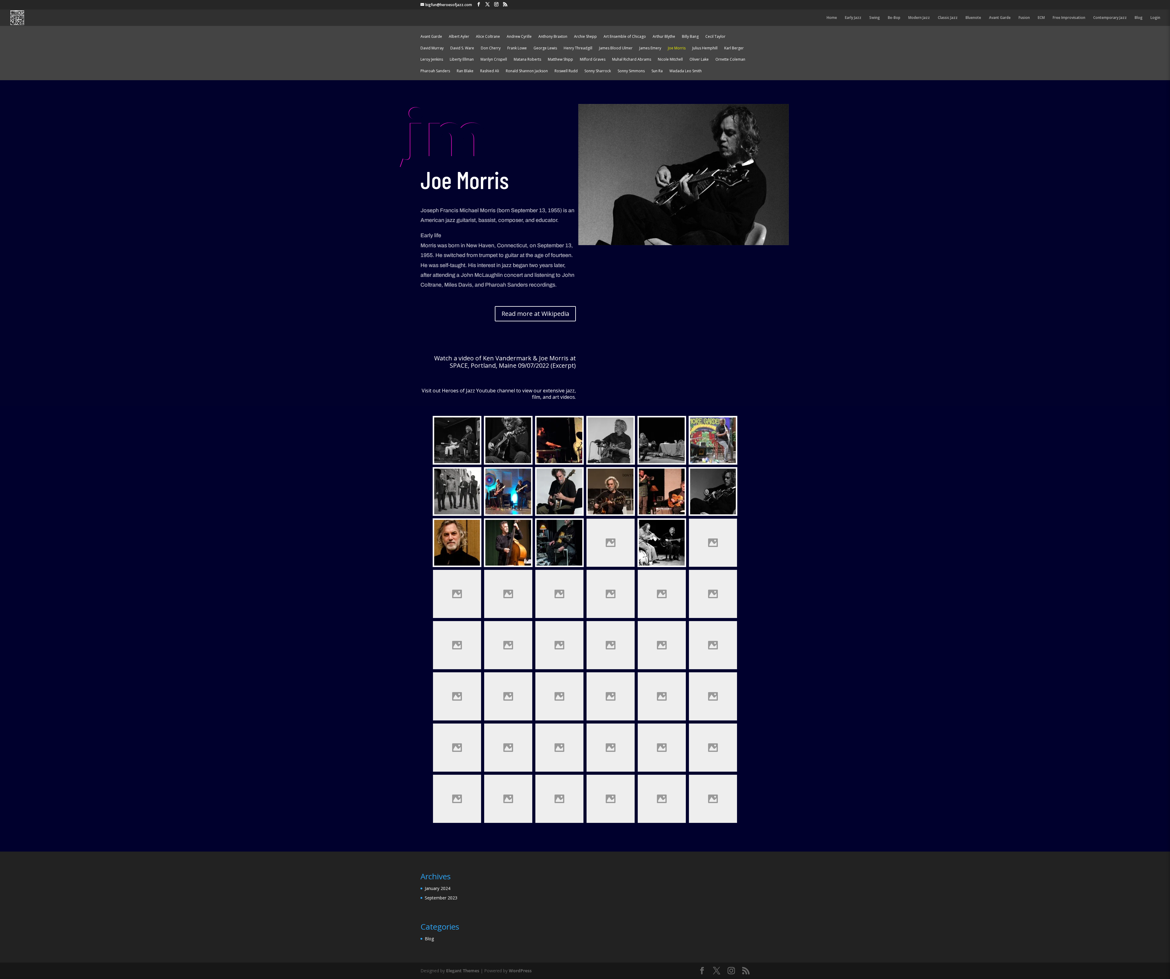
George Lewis (545, 49)
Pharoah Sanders (435, 71)
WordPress (520, 971)
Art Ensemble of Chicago (625, 37)
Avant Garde (1000, 18)
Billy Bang (690, 37)
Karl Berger (734, 49)
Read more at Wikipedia (535, 313)
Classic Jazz (948, 18)
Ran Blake (465, 71)
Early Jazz (853, 18)
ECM (1041, 18)
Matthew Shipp (560, 60)
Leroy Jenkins (431, 60)
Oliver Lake (699, 60)
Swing (874, 18)
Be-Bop (894, 18)
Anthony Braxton (552, 37)
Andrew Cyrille (519, 37)
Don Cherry (491, 49)
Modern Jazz (919, 18)
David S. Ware (462, 49)
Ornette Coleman (730, 60)
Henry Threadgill (578, 49)
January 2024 (437, 888)
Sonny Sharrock (597, 71)
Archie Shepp (585, 37)
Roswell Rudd (566, 71)
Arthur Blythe (664, 37)
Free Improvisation (1069, 18)
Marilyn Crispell (493, 60)
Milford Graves (592, 60)
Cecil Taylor (715, 37)
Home (832, 18)
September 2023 (441, 898)
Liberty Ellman (462, 60)
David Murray (432, 49)
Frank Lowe (517, 49)
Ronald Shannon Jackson (527, 71)
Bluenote (973, 18)
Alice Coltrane (488, 37)
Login (1155, 18)
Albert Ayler (459, 37)
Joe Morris (677, 49)
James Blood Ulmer (616, 49)
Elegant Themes (462, 971)
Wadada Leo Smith (685, 71)
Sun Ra (657, 71)
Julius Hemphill (705, 49)
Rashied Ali (489, 71)
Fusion (1024, 18)
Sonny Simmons (631, 71)
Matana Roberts (527, 60)
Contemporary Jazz (1110, 18)
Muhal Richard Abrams (631, 60)
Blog (1139, 18)
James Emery (650, 49)
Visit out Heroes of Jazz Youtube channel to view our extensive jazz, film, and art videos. (499, 393)
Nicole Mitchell (670, 60)
